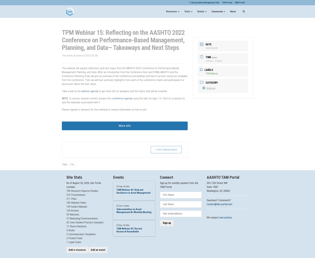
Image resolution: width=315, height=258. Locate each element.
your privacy (225, 217)
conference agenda (122, 98)
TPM (72, 165)
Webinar (211, 88)
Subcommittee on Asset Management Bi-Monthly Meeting (133, 211)
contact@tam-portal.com (219, 204)
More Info (125, 126)
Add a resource (77, 249)
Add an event (98, 249)
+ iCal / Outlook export (166, 149)
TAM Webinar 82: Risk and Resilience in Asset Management (133, 191)
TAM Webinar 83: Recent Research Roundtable (129, 230)
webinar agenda (89, 91)
